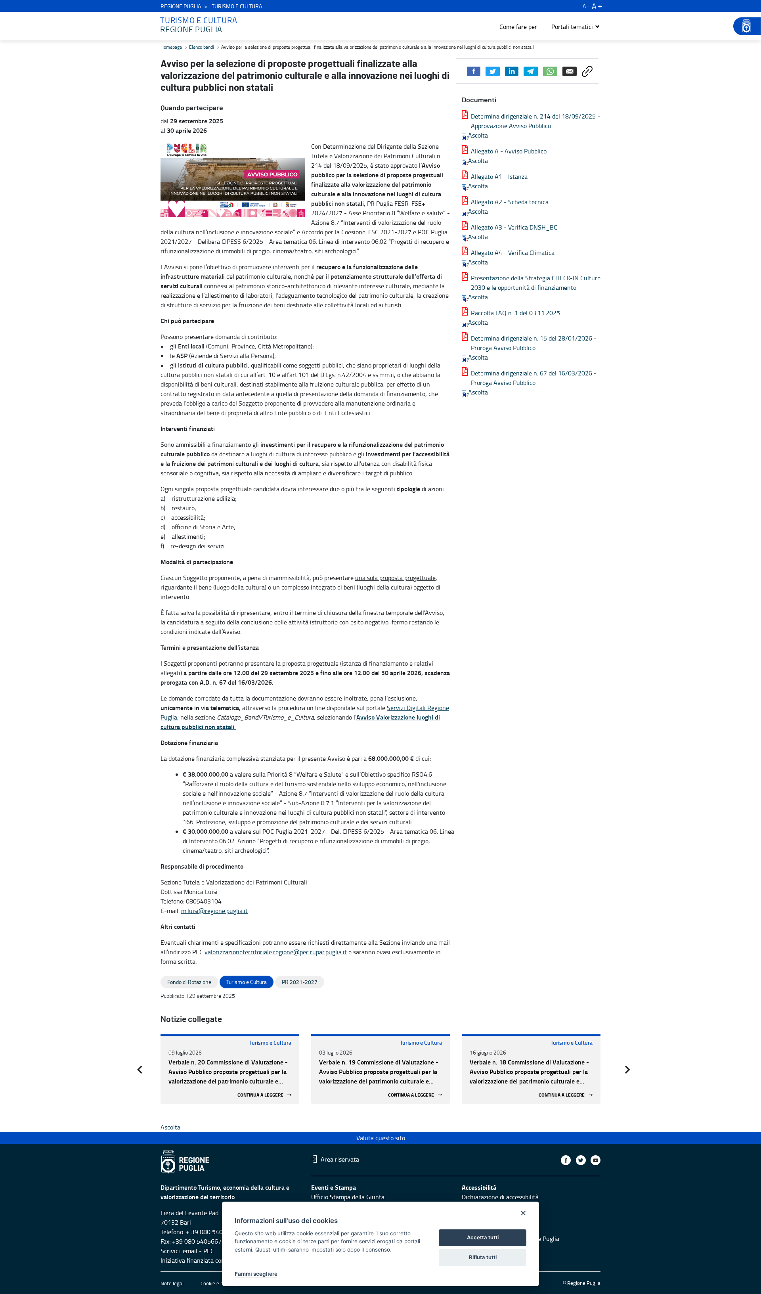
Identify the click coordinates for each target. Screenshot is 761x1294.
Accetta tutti (483, 1237)
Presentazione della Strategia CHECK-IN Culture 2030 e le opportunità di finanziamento (535, 283)
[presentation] (139, 1069)
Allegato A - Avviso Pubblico (509, 151)
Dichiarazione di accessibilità (500, 1197)
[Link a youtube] (595, 1160)
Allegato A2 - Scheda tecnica (510, 201)
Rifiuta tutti (483, 1257)
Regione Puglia (181, 6)
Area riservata (340, 1158)
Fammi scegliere (256, 1274)
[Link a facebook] (566, 1160)
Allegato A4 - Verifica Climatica (512, 252)
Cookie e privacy (218, 1283)
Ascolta (478, 135)
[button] (575, 26)
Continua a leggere (260, 1095)
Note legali (173, 1283)
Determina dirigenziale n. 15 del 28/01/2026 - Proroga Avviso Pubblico (534, 343)
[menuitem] (518, 26)
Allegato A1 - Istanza (499, 176)
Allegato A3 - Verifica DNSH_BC (514, 227)
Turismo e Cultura (270, 1042)
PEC (208, 1250)
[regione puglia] (743, 26)
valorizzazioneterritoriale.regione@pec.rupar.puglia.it (276, 952)
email (190, 1250)
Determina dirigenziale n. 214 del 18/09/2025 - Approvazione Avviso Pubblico (535, 121)
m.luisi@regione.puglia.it (214, 910)
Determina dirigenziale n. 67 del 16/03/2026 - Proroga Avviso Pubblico (534, 378)
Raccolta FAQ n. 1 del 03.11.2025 (515, 312)
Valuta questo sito (380, 1137)
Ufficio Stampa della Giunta (347, 1197)
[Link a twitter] (581, 1160)
